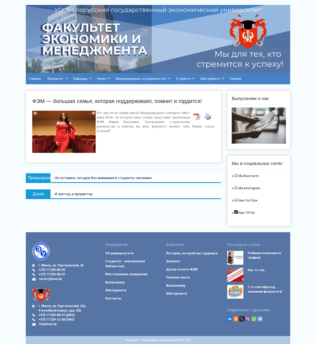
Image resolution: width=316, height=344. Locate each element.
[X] (241, 318)
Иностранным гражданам (126, 274)
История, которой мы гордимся (192, 253)
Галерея (235, 79)
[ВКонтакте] (229, 318)
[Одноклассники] (235, 318)
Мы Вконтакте (248, 176)
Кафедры (80, 79)
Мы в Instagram (249, 188)
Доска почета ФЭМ (182, 269)
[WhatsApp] (253, 318)
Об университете (119, 253)
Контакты (113, 298)
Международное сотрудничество (141, 79)
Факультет (55, 79)
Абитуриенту (210, 79)
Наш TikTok (246, 212)
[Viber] (247, 318)
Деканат (173, 261)
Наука (101, 79)
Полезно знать (178, 277)
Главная (35, 79)
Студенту (183, 79)
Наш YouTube (248, 200)
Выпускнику (115, 282)
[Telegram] (259, 318)
